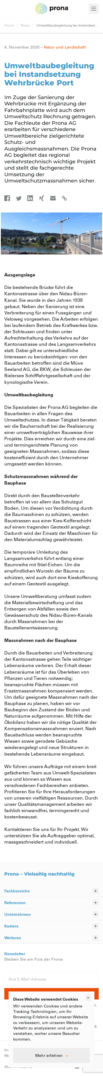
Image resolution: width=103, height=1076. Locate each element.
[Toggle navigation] (94, 9)
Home (9, 25)
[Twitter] (18, 198)
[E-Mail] (53, 198)
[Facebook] (7, 198)
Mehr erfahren (49, 1055)
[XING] (41, 198)
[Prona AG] (52, 8)
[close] (88, 998)
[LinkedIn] (30, 198)
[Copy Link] (64, 198)
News (25, 25)
